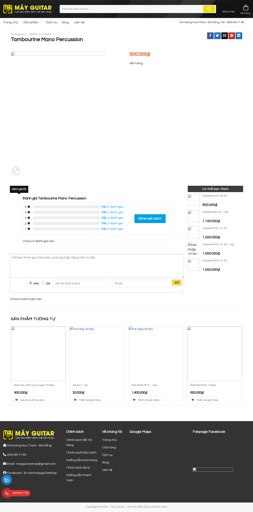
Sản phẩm (31, 22)
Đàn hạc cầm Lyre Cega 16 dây (34, 385)
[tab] (19, 189)
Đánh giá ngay (150, 218)
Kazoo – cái (80, 385)
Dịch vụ (51, 22)
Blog (65, 22)
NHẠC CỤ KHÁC (41, 34)
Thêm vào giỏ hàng (89, 400)
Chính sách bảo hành (81, 452)
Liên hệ (79, 22)
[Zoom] (16, 171)
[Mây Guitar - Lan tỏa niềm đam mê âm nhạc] (28, 9)
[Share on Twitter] (217, 35)
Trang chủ (10, 22)
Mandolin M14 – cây (144, 385)
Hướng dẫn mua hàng (81, 460)
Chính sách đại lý (78, 467)
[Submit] (209, 9)
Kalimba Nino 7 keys (203, 385)
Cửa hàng (109, 447)
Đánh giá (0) (19, 189)
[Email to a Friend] (224, 35)
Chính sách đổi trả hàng (79, 442)
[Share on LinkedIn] (239, 35)
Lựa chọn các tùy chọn (32, 400)
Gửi (176, 282)
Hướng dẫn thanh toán (78, 477)
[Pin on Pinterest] (231, 35)
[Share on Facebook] (210, 35)
